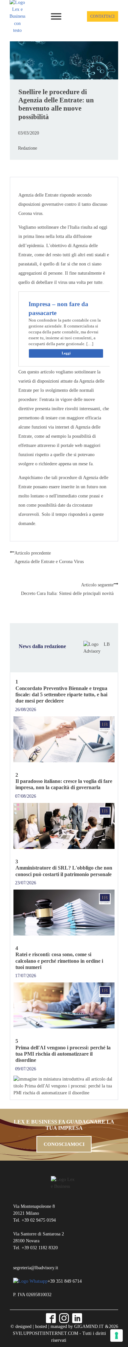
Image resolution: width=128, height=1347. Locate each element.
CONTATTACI (102, 16)
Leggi (66, 353)
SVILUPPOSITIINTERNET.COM (45, 1333)
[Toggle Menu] (56, 16)
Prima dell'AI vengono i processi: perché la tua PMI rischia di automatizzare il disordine (63, 1054)
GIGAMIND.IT (89, 1326)
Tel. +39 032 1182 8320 (35, 1247)
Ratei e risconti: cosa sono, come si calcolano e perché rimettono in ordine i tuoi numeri (59, 961)
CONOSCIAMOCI (64, 1144)
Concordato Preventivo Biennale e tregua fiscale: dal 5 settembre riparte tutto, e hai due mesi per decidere (61, 694)
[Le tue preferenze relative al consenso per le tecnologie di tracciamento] (116, 1335)
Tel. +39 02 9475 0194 (34, 1220)
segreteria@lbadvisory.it (35, 1267)
